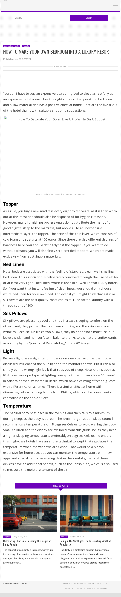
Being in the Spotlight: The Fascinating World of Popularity (85, 543)
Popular (26, 46)
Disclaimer (67, 584)
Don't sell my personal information (91, 588)
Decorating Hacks (12, 46)
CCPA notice (68, 588)
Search (89, 18)
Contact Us (102, 584)
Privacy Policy (80, 584)
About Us (91, 584)
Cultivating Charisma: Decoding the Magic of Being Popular (27, 543)
